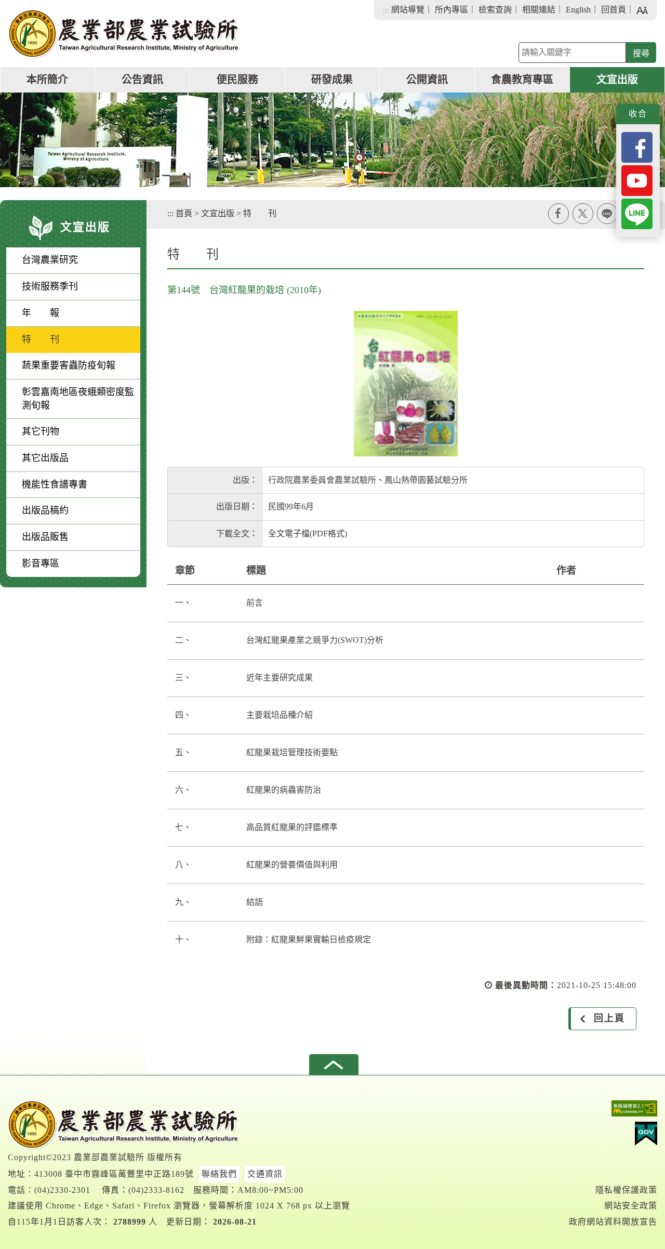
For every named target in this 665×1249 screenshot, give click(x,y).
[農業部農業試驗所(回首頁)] (124, 34)
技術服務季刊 (50, 286)
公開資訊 (427, 79)
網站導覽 (407, 9)
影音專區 (40, 563)
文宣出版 (617, 79)
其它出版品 (45, 458)
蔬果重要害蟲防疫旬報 (68, 365)
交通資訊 (265, 1173)
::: (386, 10)
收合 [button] (638, 113)
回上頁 (609, 1018)
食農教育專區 (522, 79)
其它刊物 (40, 431)
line (607, 213)
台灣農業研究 (50, 260)
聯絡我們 (219, 1173)
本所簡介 (47, 79)
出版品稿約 (45, 510)
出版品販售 (45, 537)
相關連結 (538, 9)
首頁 (184, 213)
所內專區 (451, 9)
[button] (333, 1064)
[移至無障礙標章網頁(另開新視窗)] (613, 1111)
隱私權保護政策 (626, 1190)
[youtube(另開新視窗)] (637, 179)
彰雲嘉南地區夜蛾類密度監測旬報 (78, 399)
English (578, 9)
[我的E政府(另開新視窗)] (613, 1136)
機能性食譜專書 (54, 484)
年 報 (40, 313)
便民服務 (237, 79)
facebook (558, 213)
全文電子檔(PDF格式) (307, 533)
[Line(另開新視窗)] (637, 212)
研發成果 (332, 79)
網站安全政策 (630, 1205)
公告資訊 (142, 79)
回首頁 (613, 9)
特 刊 (40, 339)
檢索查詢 (495, 9)
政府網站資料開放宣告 (613, 1221)
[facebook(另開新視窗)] (637, 146)
